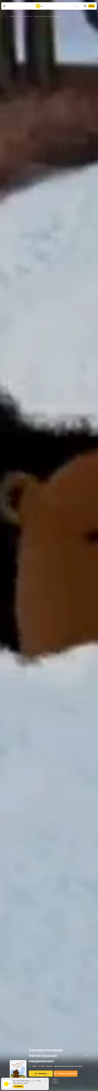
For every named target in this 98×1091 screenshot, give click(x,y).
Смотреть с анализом (67, 1073)
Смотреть (42, 1073)
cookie (33, 1081)
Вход (91, 6)
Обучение (55, 1082)
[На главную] (38, 6)
